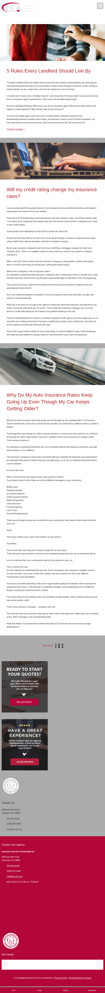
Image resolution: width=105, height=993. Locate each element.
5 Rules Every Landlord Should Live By (49, 71)
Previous (47, 646)
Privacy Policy (60, 978)
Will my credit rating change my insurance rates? (52, 193)
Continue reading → (16, 129)
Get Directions (13, 818)
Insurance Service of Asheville (19, 965)
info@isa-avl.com (15, 829)
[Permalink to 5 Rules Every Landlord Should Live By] (52, 26)
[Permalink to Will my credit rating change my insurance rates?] (52, 144)
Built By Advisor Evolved (80, 978)
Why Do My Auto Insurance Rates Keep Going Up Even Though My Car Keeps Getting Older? (50, 401)
